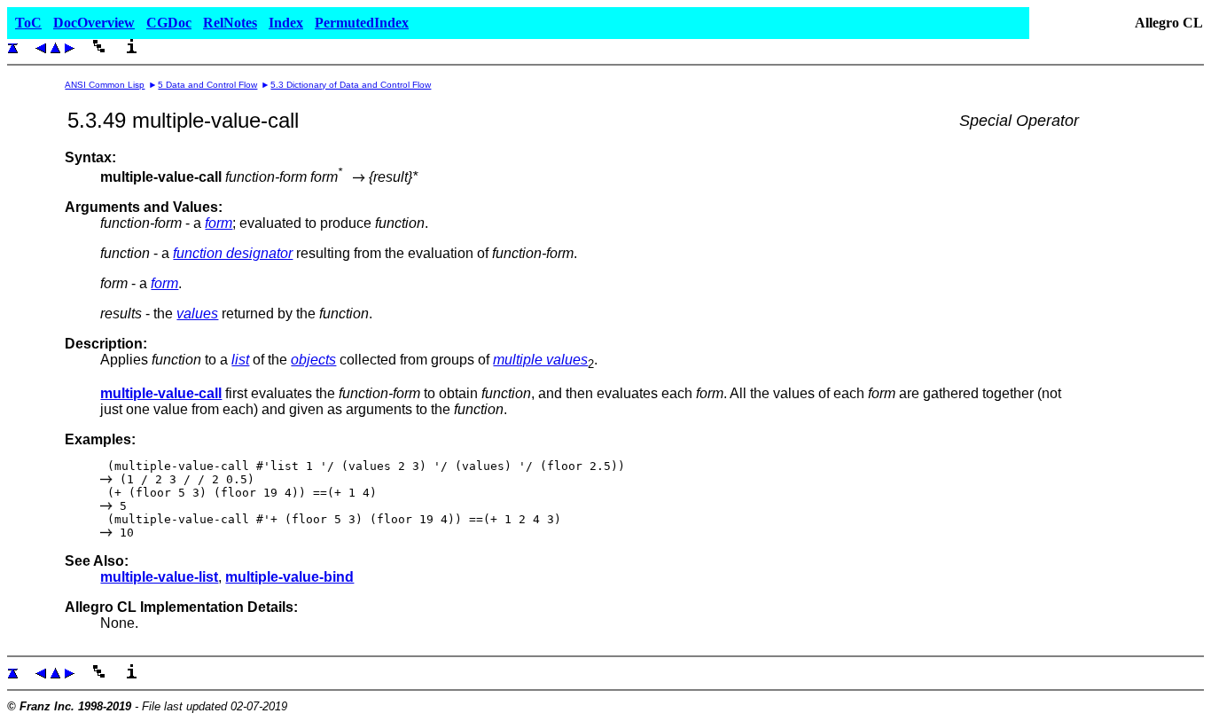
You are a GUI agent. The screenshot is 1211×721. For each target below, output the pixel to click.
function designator (233, 253)
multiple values (540, 359)
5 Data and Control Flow (207, 85)
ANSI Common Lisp (105, 85)
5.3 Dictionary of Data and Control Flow (350, 85)
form (218, 223)
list (240, 359)
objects (313, 359)
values (197, 313)
